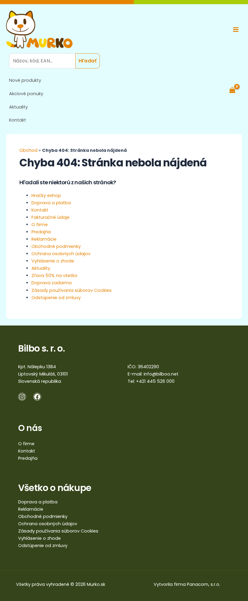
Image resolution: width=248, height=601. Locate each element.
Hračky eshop (46, 195)
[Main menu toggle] (236, 29)
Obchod (28, 150)
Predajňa (41, 232)
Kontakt (17, 120)
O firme (39, 225)
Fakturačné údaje (50, 217)
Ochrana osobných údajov (60, 254)
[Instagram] (22, 396)
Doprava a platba (51, 203)
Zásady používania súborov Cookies (71, 290)
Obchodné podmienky (56, 246)
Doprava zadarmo (51, 283)
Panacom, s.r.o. (203, 584)
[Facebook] (37, 396)
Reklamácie (44, 239)
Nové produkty (25, 80)
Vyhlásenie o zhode (52, 261)
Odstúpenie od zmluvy (56, 298)
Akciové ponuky (26, 94)
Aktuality (18, 107)
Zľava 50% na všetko (54, 275)
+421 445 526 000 (155, 381)
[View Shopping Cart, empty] (235, 90)
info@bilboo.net (161, 374)
